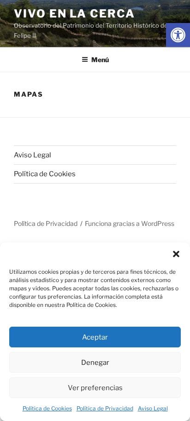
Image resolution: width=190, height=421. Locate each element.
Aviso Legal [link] (153, 408)
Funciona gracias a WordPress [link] (129, 223)
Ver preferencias (95, 388)
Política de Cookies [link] (47, 408)
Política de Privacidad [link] (105, 408)
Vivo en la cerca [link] (74, 13)
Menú (100, 59)
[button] (176, 254)
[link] (178, 35)
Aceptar (95, 337)
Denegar (95, 362)
